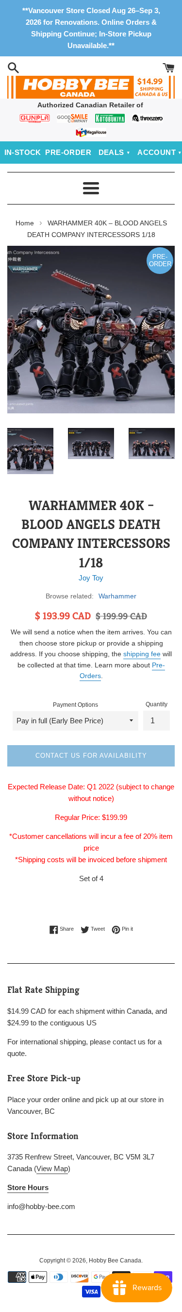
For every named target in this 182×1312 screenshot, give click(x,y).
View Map (52, 1168)
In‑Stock (22, 152)
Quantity (156, 704)
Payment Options (75, 704)
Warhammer (117, 596)
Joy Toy (91, 578)
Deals (111, 152)
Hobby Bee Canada (115, 1260)
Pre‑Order (68, 152)
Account (156, 152)
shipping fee (142, 654)
